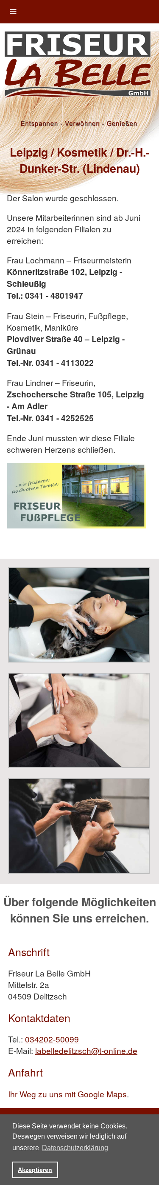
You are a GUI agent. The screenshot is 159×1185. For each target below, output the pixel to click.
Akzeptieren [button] (35, 1169)
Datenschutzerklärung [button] (75, 1147)
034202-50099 (52, 1039)
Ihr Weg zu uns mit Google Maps (67, 1093)
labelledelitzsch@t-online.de (86, 1050)
